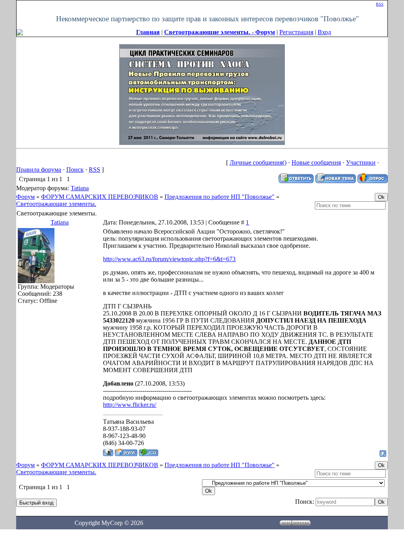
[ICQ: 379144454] (148, 452)
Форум (25, 196)
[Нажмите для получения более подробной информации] (202, 94)
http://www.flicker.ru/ (129, 404)
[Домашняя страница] (126, 452)
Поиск (75, 169)
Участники (361, 162)
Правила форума (38, 169)
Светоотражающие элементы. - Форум (219, 32)
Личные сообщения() (258, 162)
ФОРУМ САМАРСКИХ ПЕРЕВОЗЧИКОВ (99, 196)
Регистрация (296, 32)
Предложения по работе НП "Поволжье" (220, 196)
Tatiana (80, 188)
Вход (324, 32)
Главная (148, 32)
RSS (379, 4)
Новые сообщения (316, 162)
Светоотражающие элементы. (56, 203)
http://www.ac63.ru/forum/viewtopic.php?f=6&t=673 (169, 259)
